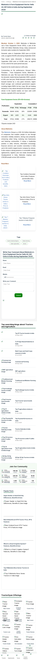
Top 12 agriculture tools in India (25, 448)
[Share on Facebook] (24, 38)
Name (5, 260)
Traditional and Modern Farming (25, 380)
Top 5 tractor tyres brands (23, 401)
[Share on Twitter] (29, 38)
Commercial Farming (22, 361)
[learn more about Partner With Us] (33, 655)
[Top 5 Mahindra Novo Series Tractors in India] (17, 579)
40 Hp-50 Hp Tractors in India (24, 457)
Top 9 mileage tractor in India (24, 390)
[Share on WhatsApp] (32, 38)
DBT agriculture (20, 371)
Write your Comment (9, 281)
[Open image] (18, 23)
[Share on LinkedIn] (26, 38)
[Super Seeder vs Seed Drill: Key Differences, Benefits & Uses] (17, 507)
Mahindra (7, 132)
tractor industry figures (13, 240)
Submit (18, 295)
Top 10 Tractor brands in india (24, 333)
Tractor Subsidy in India (22, 429)
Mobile (5, 274)
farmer (24, 243)
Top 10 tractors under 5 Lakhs (24, 438)
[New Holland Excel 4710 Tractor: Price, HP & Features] (17, 531)
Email (4, 267)
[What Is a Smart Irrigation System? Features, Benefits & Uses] (17, 555)
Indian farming (26, 240)
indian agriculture (15, 243)
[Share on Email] (34, 38)
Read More (27, 181)
